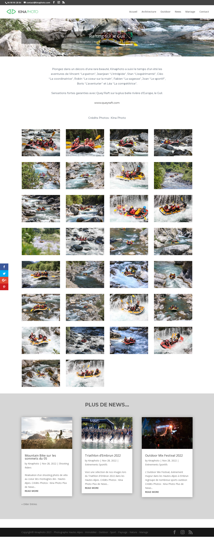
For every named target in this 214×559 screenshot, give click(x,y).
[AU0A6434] (85, 222)
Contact (204, 12)
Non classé (115, 41)
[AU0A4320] (173, 189)
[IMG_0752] (85, 320)
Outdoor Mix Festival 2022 (164, 455)
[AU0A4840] (41, 222)
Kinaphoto (85, 41)
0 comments (131, 41)
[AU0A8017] (129, 222)
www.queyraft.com (107, 102)
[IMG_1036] (85, 354)
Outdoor (165, 12)
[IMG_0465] (129, 255)
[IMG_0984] (173, 320)
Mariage (190, 12)
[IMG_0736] (41, 320)
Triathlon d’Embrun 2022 (103, 455)
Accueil (133, 12)
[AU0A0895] (85, 156)
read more (31, 491)
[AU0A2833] (41, 189)
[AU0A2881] (85, 189)
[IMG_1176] (173, 354)
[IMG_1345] (41, 386)
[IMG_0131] (41, 255)
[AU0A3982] (129, 189)
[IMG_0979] (129, 320)
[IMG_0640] (129, 288)
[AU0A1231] (129, 156)
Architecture (149, 12)
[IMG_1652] (85, 386)
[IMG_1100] (129, 354)
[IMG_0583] (41, 288)
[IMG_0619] (85, 288)
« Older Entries (29, 504)
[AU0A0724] (41, 156)
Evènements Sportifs (96, 464)
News (178, 12)
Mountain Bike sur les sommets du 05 (40, 456)
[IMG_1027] (41, 354)
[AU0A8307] (173, 222)
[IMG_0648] (173, 288)
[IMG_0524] (173, 255)
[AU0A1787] (173, 156)
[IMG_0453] (85, 255)
